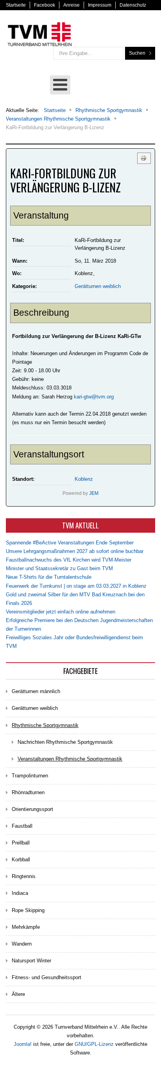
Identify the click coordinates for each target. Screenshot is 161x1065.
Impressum (99, 5)
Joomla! (23, 1044)
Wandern (22, 944)
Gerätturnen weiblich (98, 286)
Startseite (16, 5)
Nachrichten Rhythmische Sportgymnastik (65, 742)
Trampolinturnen (30, 776)
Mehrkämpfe (26, 927)
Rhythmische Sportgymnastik (45, 725)
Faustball (22, 826)
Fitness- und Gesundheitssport (46, 977)
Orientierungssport (32, 809)
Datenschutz (133, 5)
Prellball (21, 843)
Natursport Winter (31, 961)
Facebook (44, 5)
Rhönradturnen (28, 792)
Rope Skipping (28, 910)
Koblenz (84, 479)
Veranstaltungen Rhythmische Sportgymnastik (70, 759)
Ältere (18, 994)
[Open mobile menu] (60, 84)
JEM (93, 493)
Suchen (137, 53)
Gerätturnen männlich (36, 691)
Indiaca (20, 893)
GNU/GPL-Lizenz (94, 1044)
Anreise (71, 5)
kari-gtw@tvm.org (94, 397)
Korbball (21, 859)
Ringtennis (24, 876)
